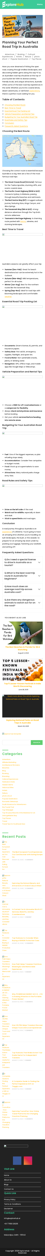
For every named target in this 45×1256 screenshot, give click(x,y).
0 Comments (29, 860)
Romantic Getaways (10, 801)
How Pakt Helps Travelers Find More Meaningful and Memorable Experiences (27, 966)
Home (6, 1175)
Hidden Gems (7, 785)
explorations (34, 91)
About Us (8, 1180)
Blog (4, 771)
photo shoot (7, 796)
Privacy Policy (9, 1199)
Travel (4, 821)
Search (36, 742)
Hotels (19, 56)
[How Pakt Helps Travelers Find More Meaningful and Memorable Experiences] (6, 967)
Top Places (36, 59)
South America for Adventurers (14, 804)
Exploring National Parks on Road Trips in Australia (22, 721)
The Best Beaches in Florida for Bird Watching (22, 648)
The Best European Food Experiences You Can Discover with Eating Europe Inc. (27, 854)
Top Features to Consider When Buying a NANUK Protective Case (25, 939)
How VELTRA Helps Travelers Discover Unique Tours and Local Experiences (27, 1026)
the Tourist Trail (8, 807)
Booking (21, 54)
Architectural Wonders (11, 765)
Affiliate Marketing (9, 762)
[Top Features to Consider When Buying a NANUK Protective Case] (6, 940)
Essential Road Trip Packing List (17, 111)
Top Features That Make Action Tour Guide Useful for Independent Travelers (27, 1055)
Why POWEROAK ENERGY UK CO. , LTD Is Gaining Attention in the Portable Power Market (27, 996)
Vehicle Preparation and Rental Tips (19, 114)
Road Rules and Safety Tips (16, 120)
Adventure (9, 54)
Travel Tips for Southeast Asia (13, 824)
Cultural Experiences (10, 779)
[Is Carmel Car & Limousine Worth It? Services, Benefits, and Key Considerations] (6, 913)
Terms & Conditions (12, 1204)
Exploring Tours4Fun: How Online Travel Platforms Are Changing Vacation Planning (25, 1113)
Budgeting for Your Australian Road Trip (21, 117)
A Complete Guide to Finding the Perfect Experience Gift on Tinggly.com (25, 1083)
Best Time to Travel (13, 108)
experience (7, 532)
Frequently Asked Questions (16, 126)
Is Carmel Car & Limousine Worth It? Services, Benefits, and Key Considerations (27, 911)
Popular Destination (19, 59)
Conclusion (9, 123)
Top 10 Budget (7, 810)
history (23, 221)
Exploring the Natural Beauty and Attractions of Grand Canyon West (26, 884)
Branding (5, 776)
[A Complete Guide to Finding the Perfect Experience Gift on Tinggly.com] (6, 1084)
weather (8, 296)
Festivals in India (8, 782)
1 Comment (28, 917)
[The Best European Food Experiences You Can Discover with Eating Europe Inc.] (6, 856)
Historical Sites (8, 787)
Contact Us (9, 1189)
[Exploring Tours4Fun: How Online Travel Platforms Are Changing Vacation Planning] (6, 1115)
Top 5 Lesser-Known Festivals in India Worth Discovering (22, 685)
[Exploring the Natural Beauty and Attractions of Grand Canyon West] (6, 885)
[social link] (17, 1160)
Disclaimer (8, 1208)
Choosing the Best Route (15, 105)
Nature (28, 56)
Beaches (5, 768)
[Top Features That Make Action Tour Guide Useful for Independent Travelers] (6, 1056)
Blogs (6, 1184)
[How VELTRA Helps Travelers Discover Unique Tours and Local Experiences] (6, 1027)
